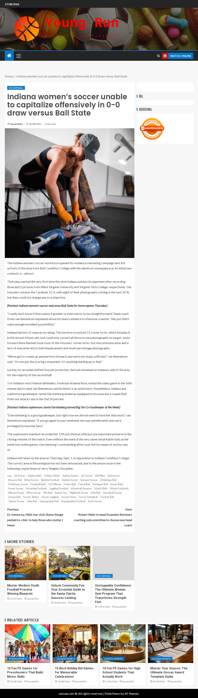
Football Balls (38, 484)
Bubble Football (50, 479)
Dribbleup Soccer (18, 484)
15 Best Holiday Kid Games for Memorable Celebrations (74, 672)
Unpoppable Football (73, 501)
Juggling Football (58, 488)
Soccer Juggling (50, 496)
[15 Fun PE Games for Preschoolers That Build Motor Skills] (27, 643)
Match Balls (101, 488)
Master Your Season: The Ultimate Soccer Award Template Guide (169, 672)
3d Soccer (19, 475)
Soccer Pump (68, 496)
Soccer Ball (16, 88)
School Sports (18, 659)
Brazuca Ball (15, 479)
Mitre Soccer (33, 492)
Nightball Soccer (79, 492)
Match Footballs (119, 488)
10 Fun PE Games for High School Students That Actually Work (121, 672)
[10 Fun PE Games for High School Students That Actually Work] (123, 643)
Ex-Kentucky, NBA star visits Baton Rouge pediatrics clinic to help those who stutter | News (35, 517)
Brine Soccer (31, 479)
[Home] (9, 55)
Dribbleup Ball (108, 479)
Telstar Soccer (16, 501)
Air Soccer (87, 475)
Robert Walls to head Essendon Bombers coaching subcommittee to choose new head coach (103, 517)
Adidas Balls (35, 475)
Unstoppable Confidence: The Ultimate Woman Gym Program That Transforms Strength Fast (113, 594)
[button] (18, 56)
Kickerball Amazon (81, 488)
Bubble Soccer (70, 479)
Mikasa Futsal (16, 492)
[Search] (158, 56)
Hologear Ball (100, 484)
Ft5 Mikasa (55, 484)
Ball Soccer (114, 475)
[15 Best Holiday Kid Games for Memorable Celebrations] (75, 643)
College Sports (66, 659)
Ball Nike (100, 475)
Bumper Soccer (89, 479)
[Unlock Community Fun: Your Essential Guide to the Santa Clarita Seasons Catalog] (69, 563)
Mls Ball (48, 492)
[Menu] (18, 56)
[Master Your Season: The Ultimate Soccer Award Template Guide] (170, 643)
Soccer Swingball (88, 496)
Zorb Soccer (95, 501)
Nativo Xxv (61, 492)
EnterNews (112, 693)
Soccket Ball (107, 496)
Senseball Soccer (112, 492)
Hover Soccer (15, 488)
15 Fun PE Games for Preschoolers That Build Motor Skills (25, 672)
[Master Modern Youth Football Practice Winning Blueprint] (25, 563)
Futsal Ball (84, 484)
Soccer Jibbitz (31, 496)
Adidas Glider (52, 475)
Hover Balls (116, 484)
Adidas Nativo (70, 475)
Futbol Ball (70, 484)
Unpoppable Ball (49, 501)
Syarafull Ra (16, 123)
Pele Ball (95, 492)
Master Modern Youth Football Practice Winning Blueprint (23, 590)
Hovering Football (36, 488)
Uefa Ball (32, 501)
